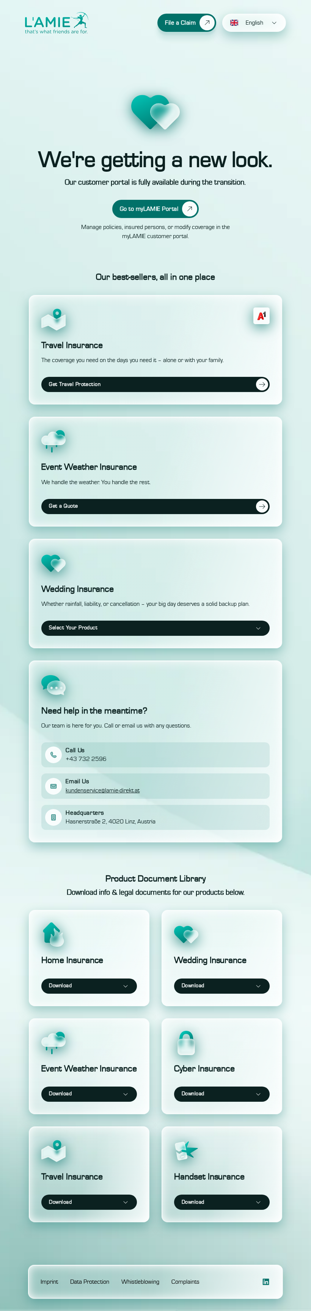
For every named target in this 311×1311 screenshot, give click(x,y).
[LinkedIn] (265, 1281)
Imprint (49, 1281)
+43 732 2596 (86, 759)
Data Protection (89, 1281)
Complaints (185, 1281)
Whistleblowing (140, 1281)
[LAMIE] (56, 22)
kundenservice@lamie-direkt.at (103, 790)
